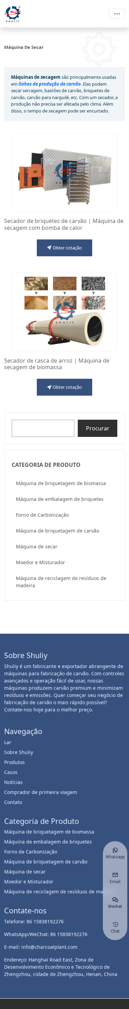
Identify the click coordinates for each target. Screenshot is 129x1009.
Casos (11, 772)
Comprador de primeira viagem (40, 792)
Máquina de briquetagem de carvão (57, 530)
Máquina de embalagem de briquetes (60, 499)
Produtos (14, 762)
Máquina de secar (36, 546)
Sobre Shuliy (18, 752)
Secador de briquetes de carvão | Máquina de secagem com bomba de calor (63, 224)
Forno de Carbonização (42, 515)
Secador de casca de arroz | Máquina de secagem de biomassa (56, 364)
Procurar (97, 428)
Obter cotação (67, 248)
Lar (7, 742)
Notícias (13, 782)
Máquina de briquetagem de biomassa (61, 483)
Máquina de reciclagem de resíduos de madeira (61, 582)
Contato (13, 802)
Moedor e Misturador (40, 562)
